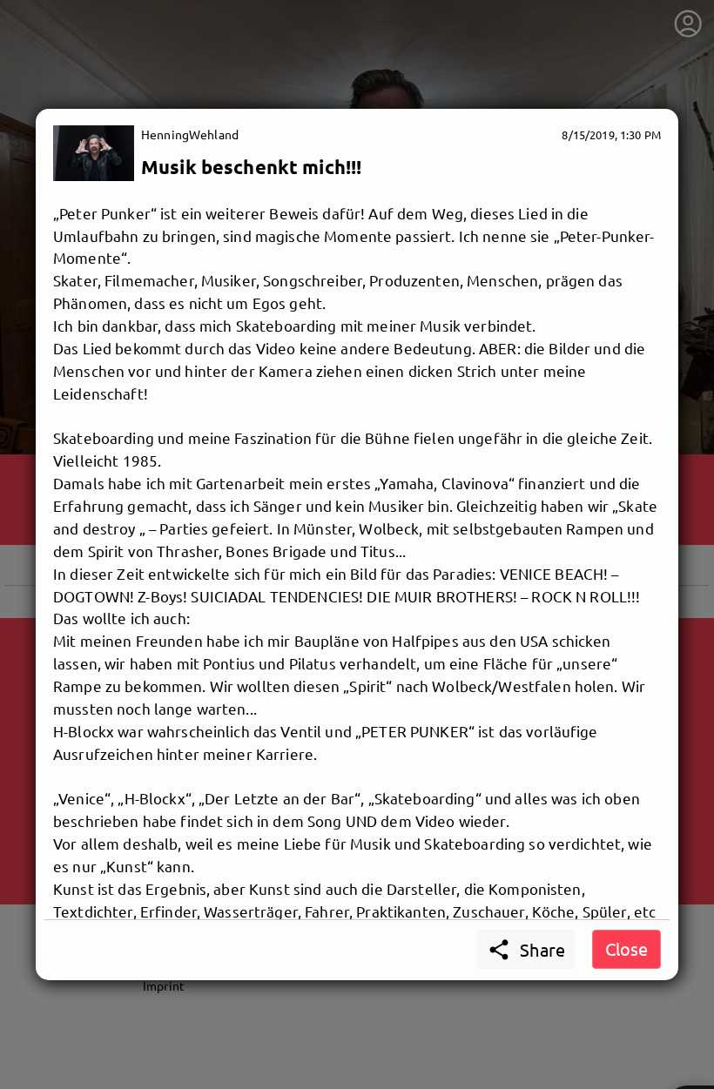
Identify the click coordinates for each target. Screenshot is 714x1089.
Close (626, 948)
